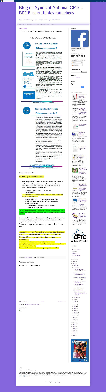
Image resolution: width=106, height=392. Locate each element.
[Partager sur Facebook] (42, 257)
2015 (74, 326)
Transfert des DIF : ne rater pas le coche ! (80, 282)
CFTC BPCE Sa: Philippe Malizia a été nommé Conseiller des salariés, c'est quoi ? (79, 171)
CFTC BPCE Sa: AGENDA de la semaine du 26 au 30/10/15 (82, 215)
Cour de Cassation (76, 255)
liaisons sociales (75, 253)
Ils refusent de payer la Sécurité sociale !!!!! (82, 156)
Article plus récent (23, 301)
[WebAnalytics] (20, 310)
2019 (74, 317)
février (75, 312)
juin (75, 304)
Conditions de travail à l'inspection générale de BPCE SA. (83, 135)
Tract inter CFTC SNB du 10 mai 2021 (82, 148)
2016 (74, 324)
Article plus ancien (62, 301)
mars (75, 310)
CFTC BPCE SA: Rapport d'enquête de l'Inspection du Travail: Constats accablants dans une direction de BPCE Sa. (79, 187)
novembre (76, 265)
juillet (75, 301)
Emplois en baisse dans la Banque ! (82, 125)
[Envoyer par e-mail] (38, 257)
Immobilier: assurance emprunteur (78, 285)
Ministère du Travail (76, 249)
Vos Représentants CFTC (39, 24)
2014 (74, 328)
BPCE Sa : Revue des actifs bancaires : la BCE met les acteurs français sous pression (83, 201)
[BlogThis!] (39, 257)
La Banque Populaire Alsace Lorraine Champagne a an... (80, 278)
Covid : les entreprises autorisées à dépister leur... (80, 270)
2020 (74, 263)
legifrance (74, 251)
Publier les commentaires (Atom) (32, 304)
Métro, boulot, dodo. (78, 290)
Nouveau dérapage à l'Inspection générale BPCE (83, 96)
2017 (74, 322)
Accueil (19, 24)
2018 (74, 320)
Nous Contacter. (50, 24)
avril (75, 308)
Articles (74, 62)
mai (75, 306)
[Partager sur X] (41, 257)
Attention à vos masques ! (79, 288)
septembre (76, 297)
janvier (75, 315)
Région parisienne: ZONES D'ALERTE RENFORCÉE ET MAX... (80, 293)
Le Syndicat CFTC (27, 24)
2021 (74, 261)
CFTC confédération (76, 77)
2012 (74, 333)
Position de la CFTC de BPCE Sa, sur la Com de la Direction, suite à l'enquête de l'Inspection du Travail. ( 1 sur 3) (79, 111)
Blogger (59, 382)
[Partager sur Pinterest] (43, 257)
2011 (74, 335)
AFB (73, 248)
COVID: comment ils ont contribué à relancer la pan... (79, 274)
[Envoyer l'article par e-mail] (35, 257)
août (75, 299)
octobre (75, 267)
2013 (74, 331)
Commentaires (76, 65)
